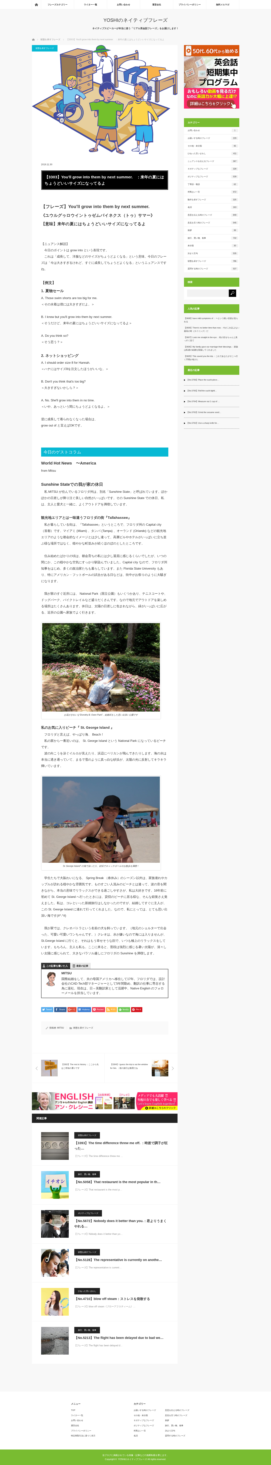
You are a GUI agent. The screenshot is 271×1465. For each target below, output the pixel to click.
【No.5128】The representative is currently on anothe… (118, 1260)
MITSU (60, 1028)
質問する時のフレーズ (212, 269)
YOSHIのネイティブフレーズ (135, 20)
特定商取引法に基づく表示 (83, 1436)
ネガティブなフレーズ (212, 169)
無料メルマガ (222, 4)
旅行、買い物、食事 (87, 1174)
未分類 (212, 245)
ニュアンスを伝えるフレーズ (212, 161)
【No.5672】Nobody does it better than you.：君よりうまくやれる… (120, 1223)
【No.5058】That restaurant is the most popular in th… (117, 1182)
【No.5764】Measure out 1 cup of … (203, 401)
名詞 (212, 207)
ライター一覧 (90, 4)
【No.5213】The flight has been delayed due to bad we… (119, 1338)
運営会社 (156, 4)
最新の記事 (82, 965)
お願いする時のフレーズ (212, 138)
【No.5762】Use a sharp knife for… (203, 423)
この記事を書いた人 (57, 965)
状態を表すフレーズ (45, 48)
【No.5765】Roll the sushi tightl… (202, 391)
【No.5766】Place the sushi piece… (203, 380)
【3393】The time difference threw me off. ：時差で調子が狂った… (121, 1145)
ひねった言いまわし (87, 1291)
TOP (73, 1410)
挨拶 (212, 230)
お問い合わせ (123, 4)
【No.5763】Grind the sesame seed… (204, 412)
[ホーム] (36, 4)
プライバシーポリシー (190, 4)
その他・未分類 (212, 146)
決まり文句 (212, 253)
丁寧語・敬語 (212, 184)
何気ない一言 (212, 192)
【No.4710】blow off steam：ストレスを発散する (112, 1299)
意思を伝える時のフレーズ (212, 215)
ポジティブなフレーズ (88, 1213)
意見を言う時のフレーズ (212, 223)
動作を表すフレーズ (212, 199)
